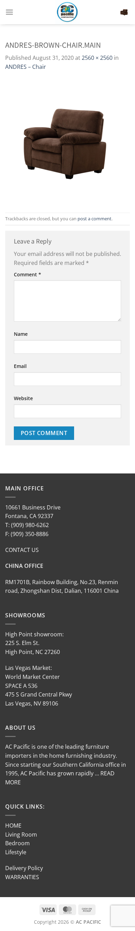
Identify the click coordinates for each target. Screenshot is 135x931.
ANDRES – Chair (25, 67)
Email (20, 366)
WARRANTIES (22, 877)
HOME (13, 825)
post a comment (94, 218)
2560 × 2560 (97, 58)
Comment (27, 274)
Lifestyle (15, 852)
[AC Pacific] (68, 12)
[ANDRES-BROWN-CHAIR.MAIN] (67, 141)
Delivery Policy (24, 868)
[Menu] (9, 11)
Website (23, 398)
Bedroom (17, 843)
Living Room (21, 834)
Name (21, 334)
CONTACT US (22, 550)
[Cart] (124, 12)
